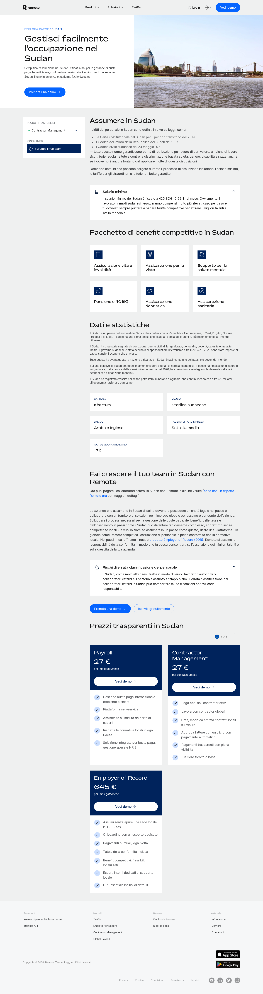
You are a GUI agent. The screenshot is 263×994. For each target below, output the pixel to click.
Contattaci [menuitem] (218, 932)
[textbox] (226, 637)
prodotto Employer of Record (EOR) (176, 540)
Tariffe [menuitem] (97, 919)
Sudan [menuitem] (57, 29)
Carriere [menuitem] (216, 925)
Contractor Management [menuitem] (107, 932)
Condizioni (157, 980)
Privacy (123, 980)
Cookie (139, 980)
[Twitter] (229, 980)
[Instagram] (237, 980)
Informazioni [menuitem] (219, 919)
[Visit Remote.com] (31, 7)
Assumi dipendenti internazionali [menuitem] (43, 919)
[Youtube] (212, 980)
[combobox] (226, 637)
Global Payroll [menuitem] (101, 939)
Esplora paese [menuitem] (36, 29)
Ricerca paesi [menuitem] (161, 925)
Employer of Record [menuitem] (105, 925)
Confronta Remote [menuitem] (164, 919)
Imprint (195, 980)
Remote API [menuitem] (31, 925)
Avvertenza (177, 980)
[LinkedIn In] (220, 980)
